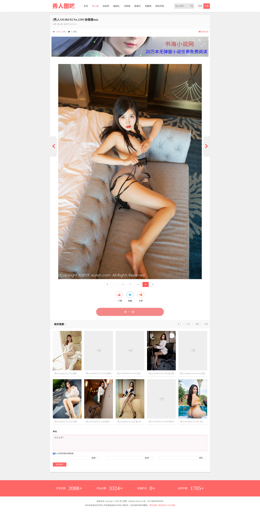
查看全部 (205, 32)
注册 (207, 6)
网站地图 (153, 505)
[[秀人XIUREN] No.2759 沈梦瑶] (98, 350)
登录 (200, 6)
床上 (179, 324)
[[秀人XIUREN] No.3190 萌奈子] (161, 399)
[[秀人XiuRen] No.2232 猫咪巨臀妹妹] (67, 350)
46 (123, 284)
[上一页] (53, 146)
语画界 (106, 6)
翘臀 (197, 324)
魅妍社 (116, 6)
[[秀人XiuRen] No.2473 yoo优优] (192, 350)
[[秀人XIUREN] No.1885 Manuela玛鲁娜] (192, 399)
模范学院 (159, 6)
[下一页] (206, 146)
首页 (86, 6)
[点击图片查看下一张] (130, 171)
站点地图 (171, 505)
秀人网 (95, 6)
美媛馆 (148, 6)
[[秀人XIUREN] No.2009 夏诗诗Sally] (98, 399)
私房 (188, 324)
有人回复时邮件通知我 (64, 453)
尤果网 (127, 6)
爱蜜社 (137, 6)
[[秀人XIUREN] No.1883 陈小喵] (161, 350)
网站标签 (162, 505)
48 (138, 284)
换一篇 (130, 312)
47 (130, 284)
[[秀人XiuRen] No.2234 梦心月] (130, 399)
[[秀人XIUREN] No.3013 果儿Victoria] (130, 350)
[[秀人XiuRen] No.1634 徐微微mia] (67, 399)
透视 (206, 324)
